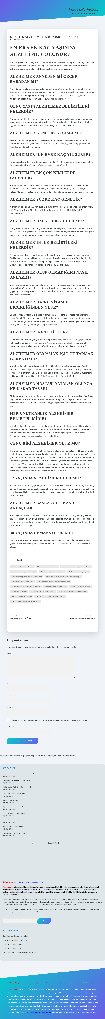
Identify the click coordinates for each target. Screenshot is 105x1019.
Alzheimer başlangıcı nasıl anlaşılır (24, 572)
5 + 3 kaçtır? (11, 727)
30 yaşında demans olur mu (47, 567)
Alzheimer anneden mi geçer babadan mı (76, 567)
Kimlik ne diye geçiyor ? (11, 800)
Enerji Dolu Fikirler (83, 9)
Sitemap (72, 756)
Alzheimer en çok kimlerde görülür (52, 572)
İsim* (8, 683)
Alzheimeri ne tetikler (19, 591)
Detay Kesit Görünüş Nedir (81, 619)
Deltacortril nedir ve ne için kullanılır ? (16, 780)
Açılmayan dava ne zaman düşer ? (15, 807)
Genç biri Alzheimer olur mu (22, 596)
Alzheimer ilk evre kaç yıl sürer (22, 581)
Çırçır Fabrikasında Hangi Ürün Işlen (15, 952)
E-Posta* (10, 695)
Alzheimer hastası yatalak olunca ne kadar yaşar (63, 577)
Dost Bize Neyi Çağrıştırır (12, 936)
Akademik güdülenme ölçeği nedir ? (15, 833)
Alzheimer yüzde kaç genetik (80, 586)
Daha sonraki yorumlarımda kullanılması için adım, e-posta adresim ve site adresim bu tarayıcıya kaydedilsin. (48, 720)
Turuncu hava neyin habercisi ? (14, 813)
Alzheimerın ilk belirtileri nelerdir (42, 591)
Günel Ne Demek (9, 944)
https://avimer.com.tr (58, 756)
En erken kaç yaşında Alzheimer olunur (72, 591)
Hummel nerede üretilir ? (11, 820)
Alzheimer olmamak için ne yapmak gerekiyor (53, 581)
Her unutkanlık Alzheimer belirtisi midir (26, 601)
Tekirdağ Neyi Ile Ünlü (21, 619)
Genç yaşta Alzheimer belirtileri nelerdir (50, 596)
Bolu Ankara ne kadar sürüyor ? (14, 826)
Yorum (9, 653)
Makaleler (21, 560)
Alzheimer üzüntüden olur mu (55, 586)
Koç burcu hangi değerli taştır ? (14, 793)
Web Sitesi (10, 707)
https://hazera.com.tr (10, 756)
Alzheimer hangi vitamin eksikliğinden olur (27, 577)
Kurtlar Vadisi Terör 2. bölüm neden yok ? (17, 787)
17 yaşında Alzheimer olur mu (22, 567)
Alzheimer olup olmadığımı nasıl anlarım (26, 586)
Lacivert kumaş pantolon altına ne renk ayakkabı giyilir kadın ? (25, 774)
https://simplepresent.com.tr (34, 756)
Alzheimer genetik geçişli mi (79, 572)
